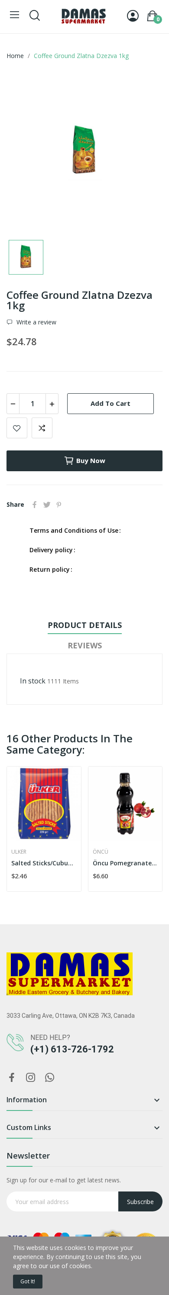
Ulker (18, 852)
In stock (33, 681)
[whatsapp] (50, 1077)
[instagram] (31, 1077)
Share (35, 504)
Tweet (47, 504)
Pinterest (59, 504)
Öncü (100, 852)
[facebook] (11, 1077)
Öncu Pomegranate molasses (125, 863)
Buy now (90, 460)
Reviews (85, 645)
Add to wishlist (16, 428)
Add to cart (110, 403)
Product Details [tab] (85, 625)
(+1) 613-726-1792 (72, 1049)
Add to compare (42, 428)
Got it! (27, 1281)
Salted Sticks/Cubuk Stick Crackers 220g (44, 863)
